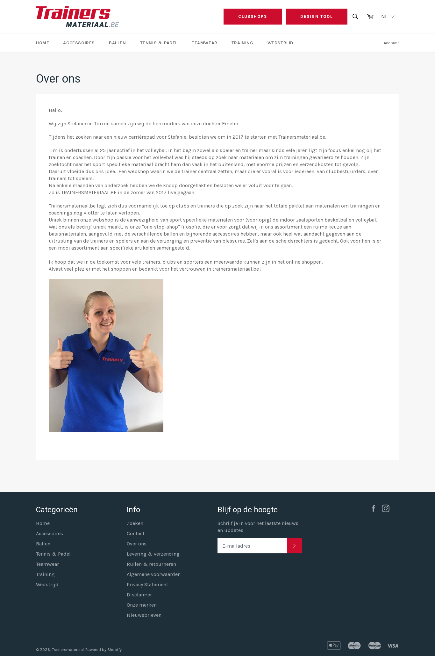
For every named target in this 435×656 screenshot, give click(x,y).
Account (391, 42)
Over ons (136, 544)
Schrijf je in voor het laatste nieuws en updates (258, 526)
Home (42, 43)
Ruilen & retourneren (151, 564)
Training (242, 43)
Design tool (316, 16)
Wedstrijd (280, 43)
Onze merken (142, 605)
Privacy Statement (147, 584)
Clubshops (252, 16)
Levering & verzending (153, 554)
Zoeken (135, 523)
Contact (136, 533)
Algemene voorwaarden (154, 574)
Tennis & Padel (159, 43)
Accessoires (79, 43)
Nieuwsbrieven (144, 615)
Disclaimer (139, 595)
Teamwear (205, 43)
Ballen (117, 43)
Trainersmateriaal (68, 649)
